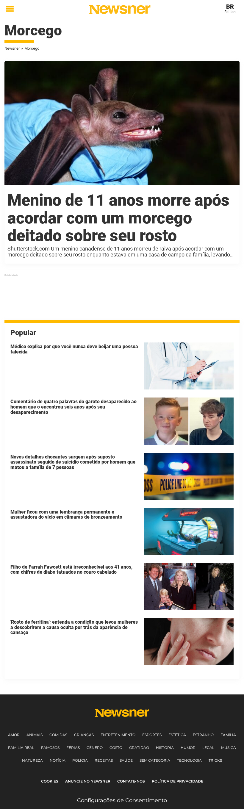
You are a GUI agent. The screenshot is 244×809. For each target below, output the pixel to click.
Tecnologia (189, 760)
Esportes (152, 735)
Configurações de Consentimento (122, 800)
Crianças (84, 735)
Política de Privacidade (177, 781)
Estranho (203, 735)
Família (228, 735)
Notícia (57, 760)
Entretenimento (118, 735)
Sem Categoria (155, 760)
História (165, 747)
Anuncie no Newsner (87, 781)
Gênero (95, 747)
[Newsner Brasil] (120, 9)
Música (228, 747)
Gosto (116, 747)
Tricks (215, 760)
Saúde (126, 760)
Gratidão (139, 747)
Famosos (50, 747)
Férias (73, 747)
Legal (208, 747)
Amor (14, 735)
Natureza (32, 760)
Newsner (12, 48)
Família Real (21, 747)
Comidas (58, 735)
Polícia (80, 760)
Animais (34, 735)
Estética (177, 735)
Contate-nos (131, 781)
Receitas (104, 760)
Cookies (49, 781)
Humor (188, 747)
